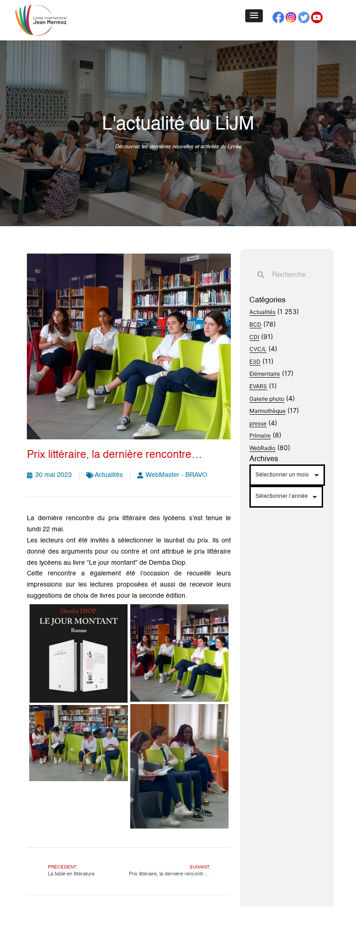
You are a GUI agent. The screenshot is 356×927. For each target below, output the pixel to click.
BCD (255, 324)
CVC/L (258, 349)
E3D (255, 361)
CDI (254, 336)
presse (258, 423)
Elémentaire (264, 373)
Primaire (260, 435)
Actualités (109, 475)
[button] (254, 15)
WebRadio (262, 447)
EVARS (258, 386)
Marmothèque (267, 410)
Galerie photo (266, 398)
